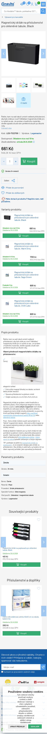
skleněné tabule (9, 417)
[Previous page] (3, 53)
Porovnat (22, 4)
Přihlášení (32, 4)
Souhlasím (35, 726)
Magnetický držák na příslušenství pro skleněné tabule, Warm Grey (26, 246)
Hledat (43, 11)
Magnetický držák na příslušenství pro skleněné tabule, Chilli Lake (26, 303)
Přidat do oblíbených (15, 193)
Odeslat (43, 667)
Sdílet (6, 180)
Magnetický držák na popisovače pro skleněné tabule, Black (20, 549)
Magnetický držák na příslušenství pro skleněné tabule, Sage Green (26, 274)
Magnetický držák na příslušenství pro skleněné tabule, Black (26, 217)
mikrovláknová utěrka (26, 437)
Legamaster (36, 133)
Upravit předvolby (17, 726)
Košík (36, 4)
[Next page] (43, 53)
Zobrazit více (6, 128)
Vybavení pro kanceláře (14, 17)
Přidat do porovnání (15, 187)
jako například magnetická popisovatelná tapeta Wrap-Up (20, 414)
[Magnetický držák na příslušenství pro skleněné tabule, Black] (23, 53)
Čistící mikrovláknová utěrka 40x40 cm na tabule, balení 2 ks (21, 618)
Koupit (31, 161)
